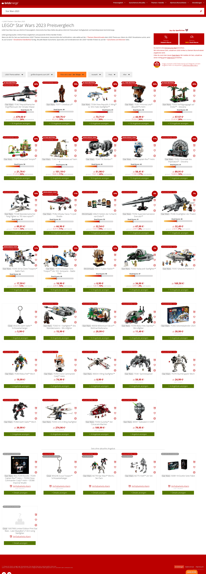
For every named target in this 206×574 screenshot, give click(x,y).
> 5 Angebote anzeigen (59, 178)
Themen (157, 3)
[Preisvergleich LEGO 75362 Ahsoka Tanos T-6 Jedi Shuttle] (59, 203)
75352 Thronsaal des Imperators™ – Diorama (180, 160)
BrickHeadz (87, 214)
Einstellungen (197, 3)
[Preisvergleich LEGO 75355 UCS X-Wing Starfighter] (59, 411)
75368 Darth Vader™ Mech (24, 422)
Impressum (199, 567)
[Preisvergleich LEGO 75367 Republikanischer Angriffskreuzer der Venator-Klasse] (20, 93)
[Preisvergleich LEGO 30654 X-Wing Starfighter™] (99, 363)
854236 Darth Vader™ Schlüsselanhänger (22, 326)
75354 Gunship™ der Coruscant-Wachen (102, 423)
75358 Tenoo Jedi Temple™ (24, 159)
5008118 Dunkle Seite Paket (183, 476)
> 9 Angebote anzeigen (19, 233)
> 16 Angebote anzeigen (138, 123)
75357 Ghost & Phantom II (183, 268)
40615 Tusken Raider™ (104, 268)
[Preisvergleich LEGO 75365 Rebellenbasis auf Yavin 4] (59, 148)
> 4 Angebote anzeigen (178, 386)
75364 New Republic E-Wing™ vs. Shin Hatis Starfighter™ (102, 105)
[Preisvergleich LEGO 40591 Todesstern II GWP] (139, 411)
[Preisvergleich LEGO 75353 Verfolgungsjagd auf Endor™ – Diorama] (178, 94)
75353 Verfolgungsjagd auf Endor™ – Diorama (182, 105)
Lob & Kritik (191, 572)
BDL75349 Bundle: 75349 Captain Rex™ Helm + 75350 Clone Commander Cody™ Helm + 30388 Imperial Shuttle (20, 479)
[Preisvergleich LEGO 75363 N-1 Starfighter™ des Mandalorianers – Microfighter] (59, 315)
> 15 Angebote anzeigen (138, 178)
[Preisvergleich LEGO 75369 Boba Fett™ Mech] (20, 363)
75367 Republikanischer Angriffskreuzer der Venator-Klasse (20, 105)
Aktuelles (137, 3)
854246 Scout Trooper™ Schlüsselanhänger (62, 477)
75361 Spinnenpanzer (143, 374)
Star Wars (9, 104)
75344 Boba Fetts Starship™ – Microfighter (143, 326)
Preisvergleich (118, 3)
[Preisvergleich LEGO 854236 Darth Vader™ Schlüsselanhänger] (20, 315)
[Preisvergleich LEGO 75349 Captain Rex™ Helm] (139, 148)
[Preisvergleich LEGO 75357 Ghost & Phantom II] (178, 258)
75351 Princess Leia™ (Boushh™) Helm (142, 105)
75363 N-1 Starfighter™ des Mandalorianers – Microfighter (61, 326)
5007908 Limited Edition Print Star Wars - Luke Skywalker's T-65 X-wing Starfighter (21, 530)
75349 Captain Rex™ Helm (143, 159)
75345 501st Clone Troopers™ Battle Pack (24, 269)
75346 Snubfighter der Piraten (183, 214)
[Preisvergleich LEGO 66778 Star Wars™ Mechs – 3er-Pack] (99, 465)
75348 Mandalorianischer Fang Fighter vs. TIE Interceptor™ (21, 215)
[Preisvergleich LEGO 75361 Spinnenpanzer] (138, 363)
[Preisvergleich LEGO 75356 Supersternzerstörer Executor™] (138, 203)
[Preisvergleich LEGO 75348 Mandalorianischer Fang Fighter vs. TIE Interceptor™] (20, 203)
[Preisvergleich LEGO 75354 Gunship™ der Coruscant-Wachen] (99, 411)
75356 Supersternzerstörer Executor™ (143, 215)
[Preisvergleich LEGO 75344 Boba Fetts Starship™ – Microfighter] (138, 315)
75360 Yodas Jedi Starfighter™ (143, 268)
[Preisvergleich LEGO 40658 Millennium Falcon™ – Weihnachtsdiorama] (99, 315)
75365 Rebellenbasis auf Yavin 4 (64, 160)
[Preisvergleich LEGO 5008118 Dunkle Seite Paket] (178, 465)
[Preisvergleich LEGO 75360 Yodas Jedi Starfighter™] (139, 258)
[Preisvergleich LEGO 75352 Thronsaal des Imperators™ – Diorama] (178, 148)
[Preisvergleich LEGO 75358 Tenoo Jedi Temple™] (20, 148)
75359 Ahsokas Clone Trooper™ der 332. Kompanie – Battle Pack (59, 271)
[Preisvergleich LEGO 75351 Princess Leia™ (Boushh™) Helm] (139, 94)
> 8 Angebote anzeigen (59, 290)
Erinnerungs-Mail (171, 48)
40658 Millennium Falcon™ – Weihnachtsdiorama (103, 326)
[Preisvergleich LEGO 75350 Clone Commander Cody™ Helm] (59, 363)
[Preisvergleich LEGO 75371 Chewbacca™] (59, 94)
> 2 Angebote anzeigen (99, 386)
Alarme (178, 3)
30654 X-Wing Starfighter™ (104, 374)
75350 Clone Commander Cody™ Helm (64, 375)
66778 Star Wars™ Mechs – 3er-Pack (103, 477)
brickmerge (179, 567)
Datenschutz (189, 567)
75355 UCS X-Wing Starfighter (64, 422)
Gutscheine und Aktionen (116, 40)
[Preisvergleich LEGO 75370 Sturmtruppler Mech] (178, 363)
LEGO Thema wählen (12, 74)
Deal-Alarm (176, 55)
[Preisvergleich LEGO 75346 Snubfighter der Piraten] (178, 203)
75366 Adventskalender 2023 (182, 325)
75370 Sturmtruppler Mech (183, 374)
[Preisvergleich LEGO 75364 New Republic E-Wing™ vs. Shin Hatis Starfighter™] (99, 94)
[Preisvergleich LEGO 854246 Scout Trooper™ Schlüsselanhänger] (59, 465)
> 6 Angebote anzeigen (99, 123)
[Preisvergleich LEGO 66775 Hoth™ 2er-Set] (139, 465)
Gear (10, 325)
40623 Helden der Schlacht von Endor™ (104, 215)
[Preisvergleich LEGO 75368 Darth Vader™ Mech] (20, 411)
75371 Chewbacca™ (64, 104)
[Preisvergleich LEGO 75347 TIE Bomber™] (99, 148)
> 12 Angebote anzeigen (99, 290)
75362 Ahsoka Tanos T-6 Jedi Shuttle (64, 215)
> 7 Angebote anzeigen (178, 178)
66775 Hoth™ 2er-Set (143, 476)
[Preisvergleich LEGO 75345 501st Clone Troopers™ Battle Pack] (20, 258)
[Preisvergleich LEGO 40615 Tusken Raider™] (99, 258)
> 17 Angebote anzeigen (20, 178)
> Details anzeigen (19, 492)
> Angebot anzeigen (19, 338)
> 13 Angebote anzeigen (59, 123)
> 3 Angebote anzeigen (178, 338)
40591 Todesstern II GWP (143, 422)
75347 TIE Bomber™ (103, 159)
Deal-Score (171, 58)
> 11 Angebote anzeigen (138, 233)
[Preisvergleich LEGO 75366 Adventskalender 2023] (178, 315)
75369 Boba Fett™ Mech (24, 374)
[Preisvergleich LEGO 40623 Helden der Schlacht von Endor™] (99, 203)
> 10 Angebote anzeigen (178, 123)
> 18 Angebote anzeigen (20, 123)
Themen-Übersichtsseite (96, 37)
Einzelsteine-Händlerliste (22, 40)
